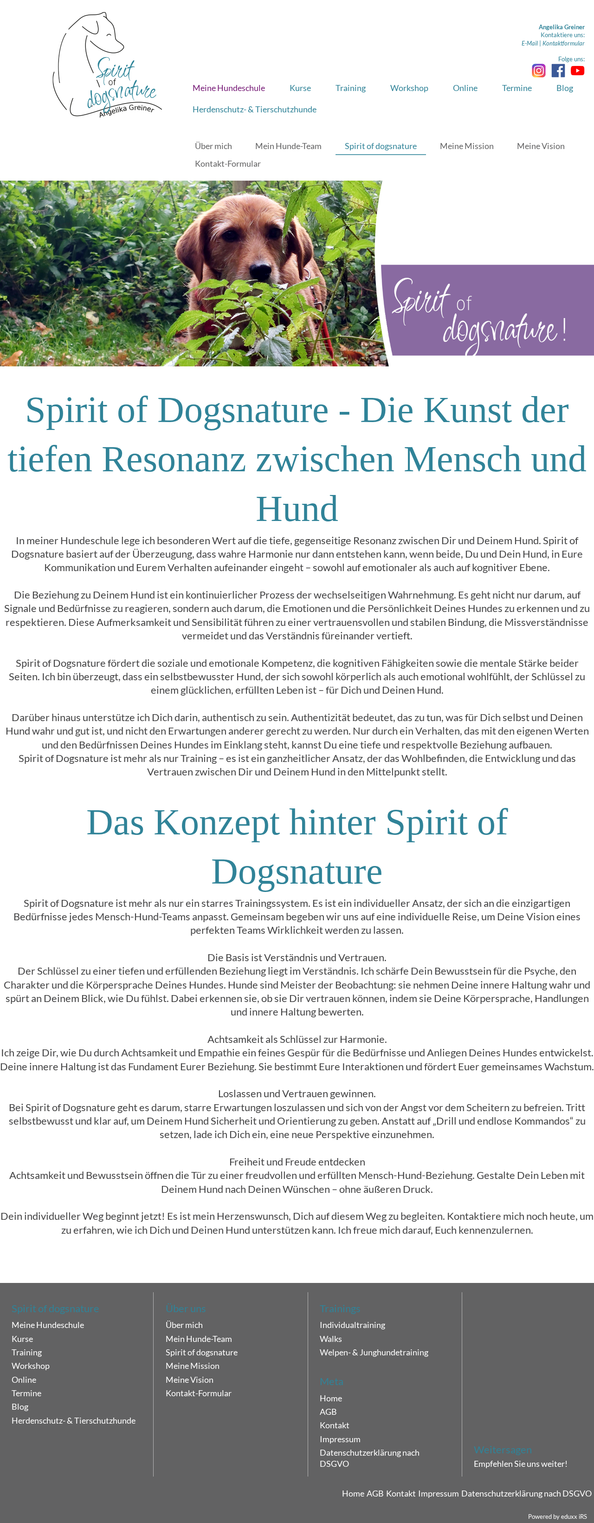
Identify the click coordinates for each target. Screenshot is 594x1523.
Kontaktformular (563, 43)
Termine (26, 1393)
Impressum (340, 1439)
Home (331, 1398)
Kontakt (334, 1425)
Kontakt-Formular (199, 1393)
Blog (20, 1406)
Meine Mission (193, 1365)
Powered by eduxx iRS (557, 1516)
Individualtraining (352, 1325)
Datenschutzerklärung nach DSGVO (370, 1458)
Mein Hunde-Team (199, 1339)
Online (24, 1379)
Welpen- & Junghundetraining (374, 1352)
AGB (328, 1411)
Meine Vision (189, 1379)
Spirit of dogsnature (202, 1352)
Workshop (31, 1365)
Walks (331, 1339)
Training (27, 1352)
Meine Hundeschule (48, 1325)
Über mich (184, 1325)
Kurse (22, 1339)
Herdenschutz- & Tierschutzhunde (74, 1420)
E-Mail (530, 43)
